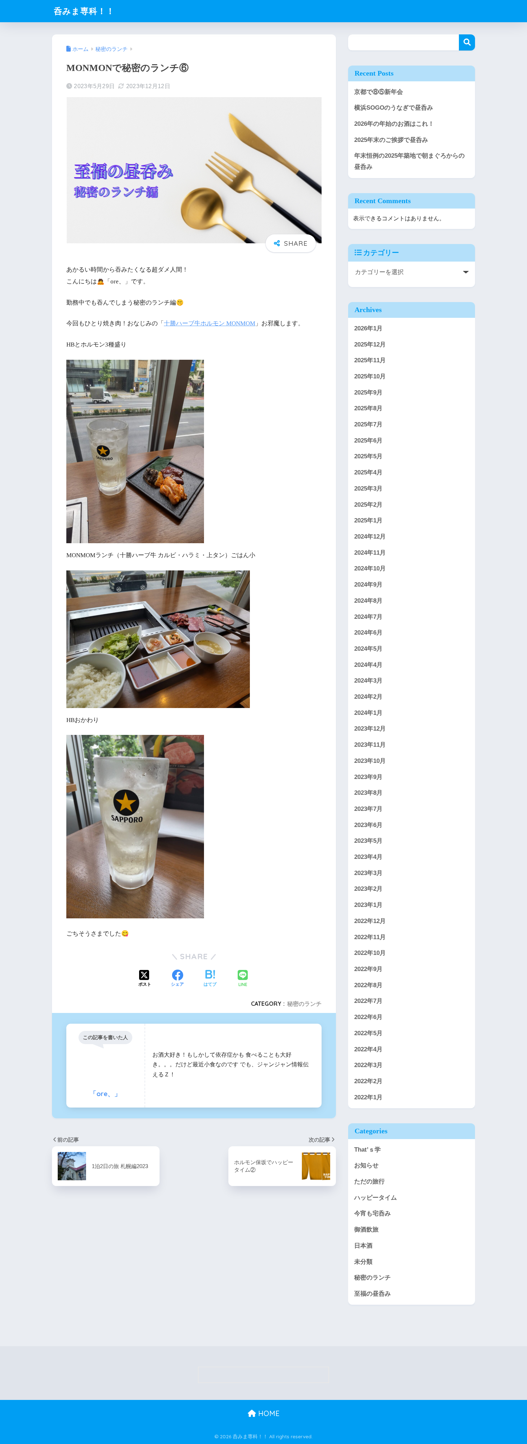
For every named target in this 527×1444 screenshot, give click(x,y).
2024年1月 (368, 712)
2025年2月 (368, 504)
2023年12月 (370, 728)
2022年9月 (368, 968)
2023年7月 (368, 808)
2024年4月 (368, 664)
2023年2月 (368, 888)
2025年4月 (368, 472)
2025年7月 (368, 424)
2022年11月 (370, 936)
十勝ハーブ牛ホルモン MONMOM (209, 323)
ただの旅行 (369, 1181)
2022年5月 (368, 1032)
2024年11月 (370, 552)
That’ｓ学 (367, 1149)
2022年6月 (368, 1017)
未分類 (363, 1261)
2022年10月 (370, 953)
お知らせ (366, 1165)
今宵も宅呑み (372, 1213)
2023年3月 (368, 872)
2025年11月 (370, 360)
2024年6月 (368, 632)
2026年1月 (368, 328)
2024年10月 (370, 568)
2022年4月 (368, 1049)
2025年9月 (368, 392)
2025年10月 (370, 376)
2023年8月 (368, 792)
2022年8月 (368, 984)
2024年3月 (368, 680)
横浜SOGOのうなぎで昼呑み (393, 107)
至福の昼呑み (372, 1293)
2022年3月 (368, 1065)
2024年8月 (368, 600)
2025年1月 (368, 520)
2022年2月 (368, 1080)
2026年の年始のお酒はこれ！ (394, 123)
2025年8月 (368, 408)
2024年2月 (368, 696)
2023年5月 (368, 840)
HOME (268, 1413)
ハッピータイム (375, 1197)
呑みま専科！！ (84, 11)
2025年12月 (370, 344)
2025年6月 (368, 440)
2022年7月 (368, 1001)
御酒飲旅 (366, 1229)
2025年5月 (368, 456)
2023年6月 (368, 824)
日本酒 (363, 1245)
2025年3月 (368, 488)
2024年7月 (368, 616)
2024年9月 (368, 584)
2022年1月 (368, 1097)
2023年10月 (370, 760)
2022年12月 (370, 920)
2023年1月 (368, 905)
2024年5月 (368, 648)
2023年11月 (370, 744)
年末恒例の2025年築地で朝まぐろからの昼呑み (409, 161)
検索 (467, 42)
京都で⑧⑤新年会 (378, 92)
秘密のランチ (304, 1003)
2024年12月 (370, 536)
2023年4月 (368, 857)
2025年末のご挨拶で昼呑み (391, 140)
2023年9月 (368, 776)
